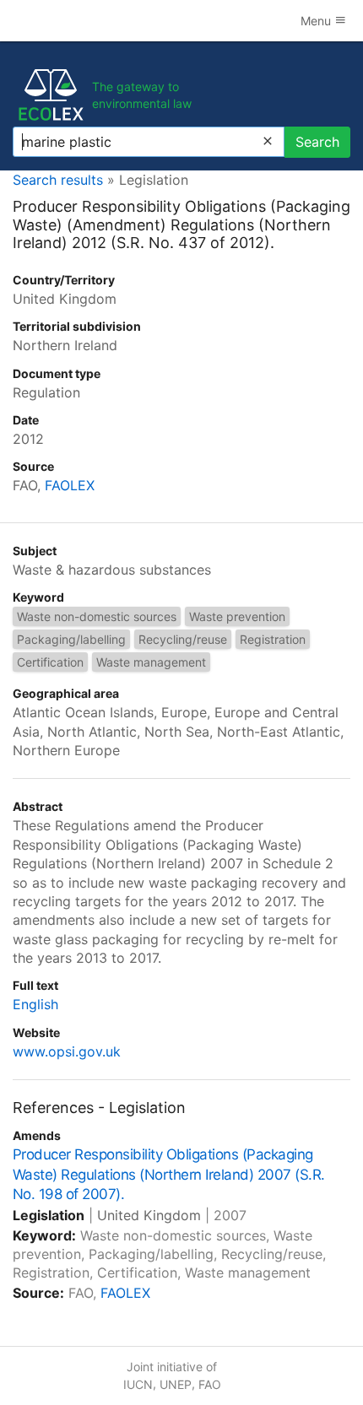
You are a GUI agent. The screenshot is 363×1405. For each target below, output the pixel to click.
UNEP (176, 1384)
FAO (209, 1384)
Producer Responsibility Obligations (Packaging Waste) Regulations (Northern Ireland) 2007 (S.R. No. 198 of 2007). (169, 1174)
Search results (58, 179)
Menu (317, 21)
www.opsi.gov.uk (67, 1051)
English (35, 1004)
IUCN (138, 1384)
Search (317, 141)
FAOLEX (70, 485)
